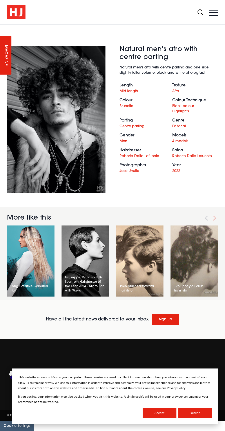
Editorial (179, 126)
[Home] (16, 12)
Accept (159, 413)
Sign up (165, 319)
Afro (175, 91)
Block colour (183, 106)
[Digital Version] (3, 27)
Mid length (129, 91)
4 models (180, 141)
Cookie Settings (17, 426)
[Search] (200, 12)
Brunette (126, 106)
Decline (195, 413)
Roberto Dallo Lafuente (139, 156)
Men (123, 141)
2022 (176, 171)
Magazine (6, 55)
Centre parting (132, 126)
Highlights (180, 111)
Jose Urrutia (129, 171)
